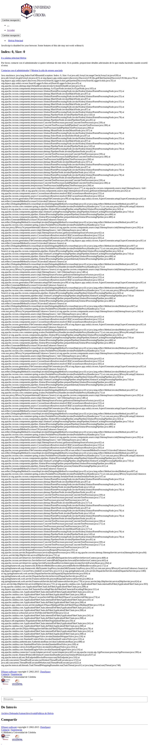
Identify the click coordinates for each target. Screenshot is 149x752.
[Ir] (31, 699)
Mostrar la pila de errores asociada (47, 70)
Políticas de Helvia (45, 713)
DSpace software (9, 671)
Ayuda (33, 713)
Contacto (5, 674)
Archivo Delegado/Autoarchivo (15, 713)
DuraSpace (45, 671)
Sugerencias (16, 674)
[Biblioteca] (5, 685)
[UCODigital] (17, 685)
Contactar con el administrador (15, 70)
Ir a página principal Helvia (13, 58)
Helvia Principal (15, 40)
